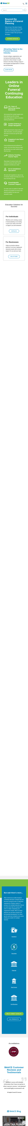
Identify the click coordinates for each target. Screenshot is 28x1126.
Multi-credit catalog (14, 1013)
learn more (8, 69)
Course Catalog (12, 38)
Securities (14, 953)
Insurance (14, 936)
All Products (14, 1019)
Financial (14, 970)
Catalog (14, 231)
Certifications (14, 1004)
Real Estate (14, 987)
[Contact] (23, 3)
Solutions (14, 256)
